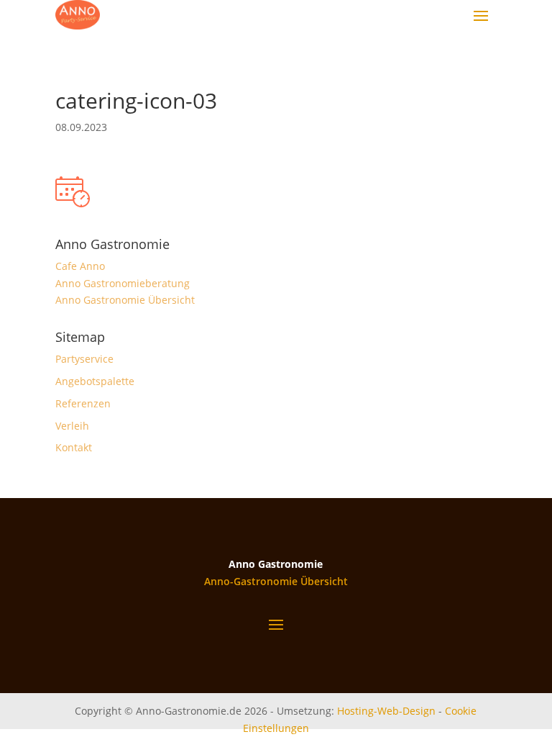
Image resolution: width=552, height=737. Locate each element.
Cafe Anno (80, 266)
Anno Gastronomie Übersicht (125, 300)
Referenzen (83, 403)
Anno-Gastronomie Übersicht (276, 581)
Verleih (72, 426)
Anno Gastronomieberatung (122, 283)
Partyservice (84, 359)
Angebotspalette (94, 381)
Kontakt (73, 447)
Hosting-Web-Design (386, 711)
